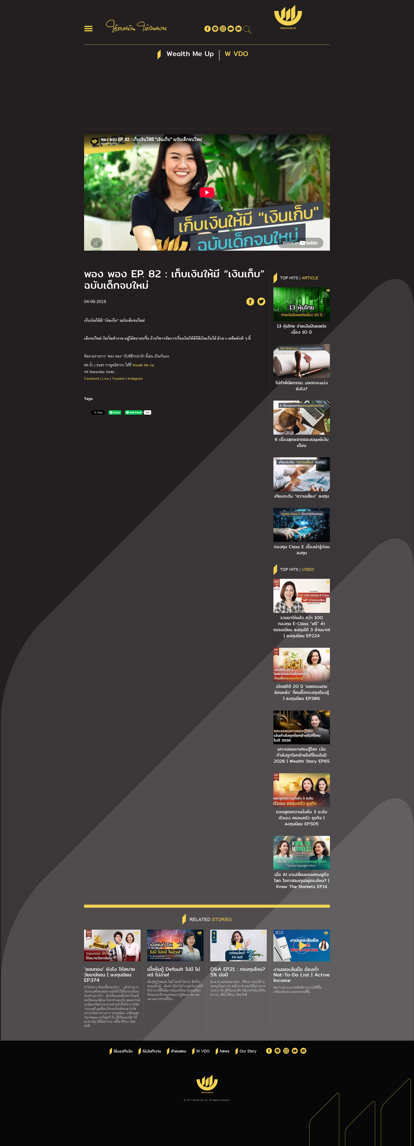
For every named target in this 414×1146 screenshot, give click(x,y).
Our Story (248, 1050)
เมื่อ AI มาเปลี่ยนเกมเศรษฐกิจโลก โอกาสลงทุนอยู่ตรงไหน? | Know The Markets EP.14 (301, 880)
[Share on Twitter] (261, 301)
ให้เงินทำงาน (152, 1051)
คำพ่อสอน (178, 1051)
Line (105, 378)
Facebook (91, 378)
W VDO (203, 1050)
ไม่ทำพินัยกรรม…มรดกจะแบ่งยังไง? (302, 386)
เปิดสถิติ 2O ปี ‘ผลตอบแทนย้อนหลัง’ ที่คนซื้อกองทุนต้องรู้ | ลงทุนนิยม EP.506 (301, 692)
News (224, 1050)
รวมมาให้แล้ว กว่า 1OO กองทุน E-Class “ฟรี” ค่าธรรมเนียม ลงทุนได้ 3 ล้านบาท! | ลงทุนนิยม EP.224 (301, 627)
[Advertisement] (207, 96)
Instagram (135, 378)
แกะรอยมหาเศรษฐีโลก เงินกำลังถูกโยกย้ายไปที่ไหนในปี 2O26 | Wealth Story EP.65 (301, 755)
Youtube (118, 378)
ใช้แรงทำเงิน (123, 1051)
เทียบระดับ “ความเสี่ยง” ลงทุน (301, 496)
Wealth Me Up (143, 365)
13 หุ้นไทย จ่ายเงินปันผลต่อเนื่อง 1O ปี (301, 329)
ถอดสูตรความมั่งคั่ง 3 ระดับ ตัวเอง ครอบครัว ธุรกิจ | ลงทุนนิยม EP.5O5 (301, 818)
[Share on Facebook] (250, 301)
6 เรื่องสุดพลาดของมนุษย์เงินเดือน (301, 442)
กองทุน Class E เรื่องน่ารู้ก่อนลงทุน (301, 550)
